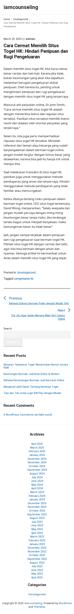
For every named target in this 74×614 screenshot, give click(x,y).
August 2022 (37, 562)
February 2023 (37, 540)
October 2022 (37, 555)
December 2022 (37, 547)
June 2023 (37, 525)
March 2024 (37, 492)
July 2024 (37, 477)
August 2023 (37, 518)
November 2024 (37, 462)
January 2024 (37, 499)
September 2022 (37, 558)
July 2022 (37, 566)
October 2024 (37, 466)
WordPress (65, 603)
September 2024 (37, 469)
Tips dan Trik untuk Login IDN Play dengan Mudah (32, 393)
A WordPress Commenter (19, 414)
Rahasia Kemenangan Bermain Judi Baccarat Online (34, 380)
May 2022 (37, 573)
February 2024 (37, 495)
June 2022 (37, 570)
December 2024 (37, 458)
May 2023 (37, 529)
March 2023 (37, 536)
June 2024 (37, 480)
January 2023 (37, 544)
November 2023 (37, 506)
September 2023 (37, 514)
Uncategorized (26, 272)
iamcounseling (33, 603)
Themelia (39, 606)
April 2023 (37, 533)
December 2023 (37, 503)
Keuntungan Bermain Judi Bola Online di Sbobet (31, 374)
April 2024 (37, 488)
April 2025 (37, 443)
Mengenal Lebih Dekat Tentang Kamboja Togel (31, 386)
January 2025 (37, 455)
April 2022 (37, 577)
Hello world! (45, 414)
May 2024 (37, 484)
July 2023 (37, 521)
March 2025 (37, 447)
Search (8, 328)
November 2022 (37, 551)
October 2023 (37, 510)
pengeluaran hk (24, 278)
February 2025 (37, 451)
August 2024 (37, 473)
